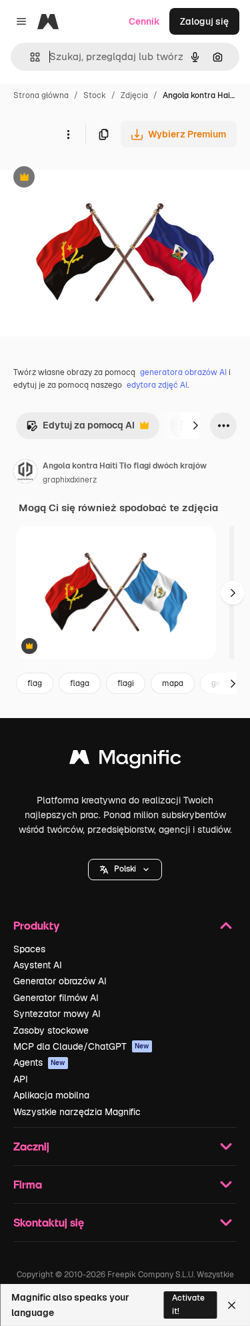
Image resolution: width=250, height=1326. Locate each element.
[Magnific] (125, 760)
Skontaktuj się (48, 1222)
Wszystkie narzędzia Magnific (77, 1112)
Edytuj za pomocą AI (80, 428)
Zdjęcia (134, 95)
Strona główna (41, 95)
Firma (27, 1184)
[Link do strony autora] (25, 473)
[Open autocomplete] (29, 57)
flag (34, 683)
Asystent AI (37, 965)
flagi (125, 683)
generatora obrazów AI (183, 372)
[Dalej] (195, 425)
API (20, 1079)
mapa (172, 683)
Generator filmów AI (56, 998)
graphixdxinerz (70, 479)
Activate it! (188, 1304)
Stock (94, 95)
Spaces (29, 949)
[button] (125, 869)
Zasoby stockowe (51, 1030)
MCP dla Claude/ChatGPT (81, 1046)
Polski (125, 869)
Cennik (144, 21)
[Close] (232, 1305)
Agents (39, 1062)
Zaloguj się (204, 21)
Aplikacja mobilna (51, 1095)
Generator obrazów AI (60, 981)
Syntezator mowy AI (57, 1014)
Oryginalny (92, 178)
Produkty (36, 925)
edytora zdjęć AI (157, 385)
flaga (79, 683)
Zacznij (31, 1146)
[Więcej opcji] (68, 134)
